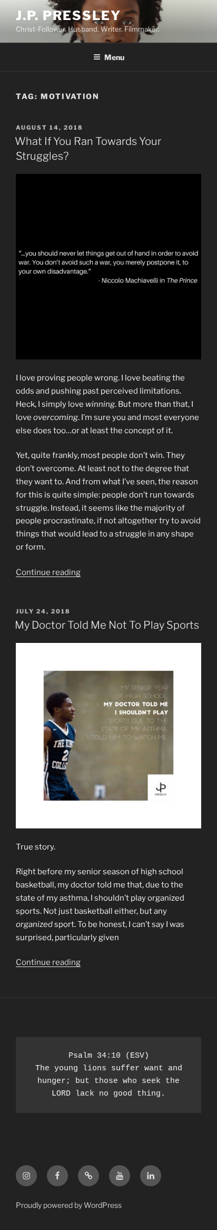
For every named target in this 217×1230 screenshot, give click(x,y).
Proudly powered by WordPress (69, 1204)
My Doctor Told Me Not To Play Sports (107, 625)
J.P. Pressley (68, 15)
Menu (114, 57)
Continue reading (48, 572)
